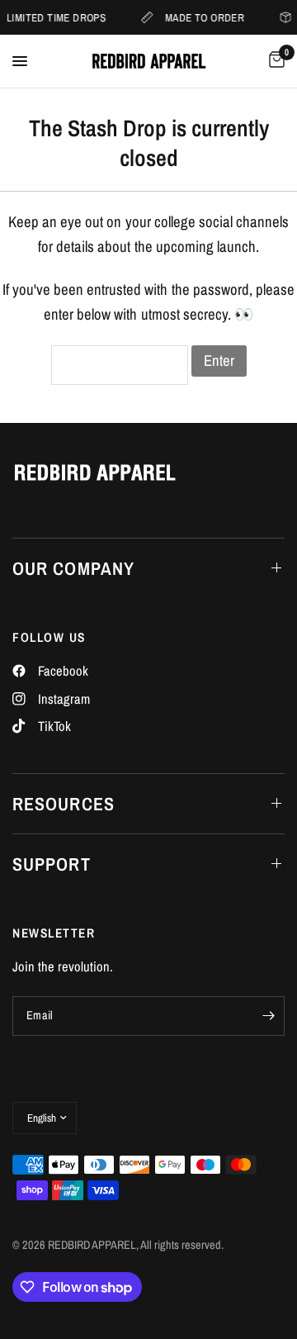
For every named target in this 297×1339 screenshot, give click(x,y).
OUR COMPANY (73, 568)
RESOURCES (63, 803)
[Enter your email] (268, 1016)
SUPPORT (51, 864)
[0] (274, 61)
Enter (219, 360)
